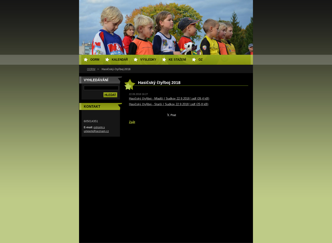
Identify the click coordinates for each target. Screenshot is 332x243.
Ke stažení (177, 59)
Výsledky (148, 59)
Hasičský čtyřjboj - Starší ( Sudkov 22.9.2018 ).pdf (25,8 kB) (168, 104)
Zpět (132, 122)
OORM (91, 69)
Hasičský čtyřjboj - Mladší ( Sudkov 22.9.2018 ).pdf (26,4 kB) (169, 98)
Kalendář (120, 59)
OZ (201, 59)
